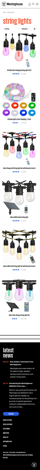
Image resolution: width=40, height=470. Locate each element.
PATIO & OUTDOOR (7, 424)
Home (4, 12)
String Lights (10, 12)
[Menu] (37, 4)
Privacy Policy (12, 452)
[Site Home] (12, 4)
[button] (33, 4)
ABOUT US (5, 437)
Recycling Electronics (21, 452)
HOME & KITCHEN (7, 420)
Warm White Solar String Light (19, 217)
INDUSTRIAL (6, 433)
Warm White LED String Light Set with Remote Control (19, 266)
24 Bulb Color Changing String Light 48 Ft (19, 70)
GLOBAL (5, 446)
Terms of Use (5, 452)
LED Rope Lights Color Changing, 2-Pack (19, 119)
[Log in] (29, 4)
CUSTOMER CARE (7, 441)
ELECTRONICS (6, 429)
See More (11, 414)
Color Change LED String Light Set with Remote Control (19, 168)
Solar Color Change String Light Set (19, 315)
